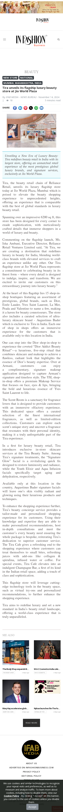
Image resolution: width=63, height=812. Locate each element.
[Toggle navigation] (4, 39)
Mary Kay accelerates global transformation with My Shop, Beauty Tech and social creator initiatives (15, 708)
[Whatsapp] (36, 107)
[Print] (41, 107)
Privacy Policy (31, 771)
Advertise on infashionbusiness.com (31, 767)
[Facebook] (15, 107)
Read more (31, 723)
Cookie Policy (11, 795)
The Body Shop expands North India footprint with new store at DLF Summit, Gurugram (15, 669)
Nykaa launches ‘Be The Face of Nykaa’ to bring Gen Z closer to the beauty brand (47, 708)
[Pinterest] (25, 107)
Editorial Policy (31, 776)
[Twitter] (31, 107)
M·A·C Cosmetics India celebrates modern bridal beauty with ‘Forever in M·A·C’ (47, 669)
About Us (31, 763)
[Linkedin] (20, 107)
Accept (32, 807)
